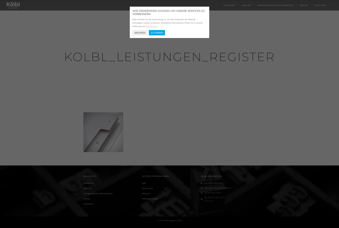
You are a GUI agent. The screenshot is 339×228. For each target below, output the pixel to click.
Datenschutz (152, 26)
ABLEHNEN (139, 32)
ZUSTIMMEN (157, 32)
